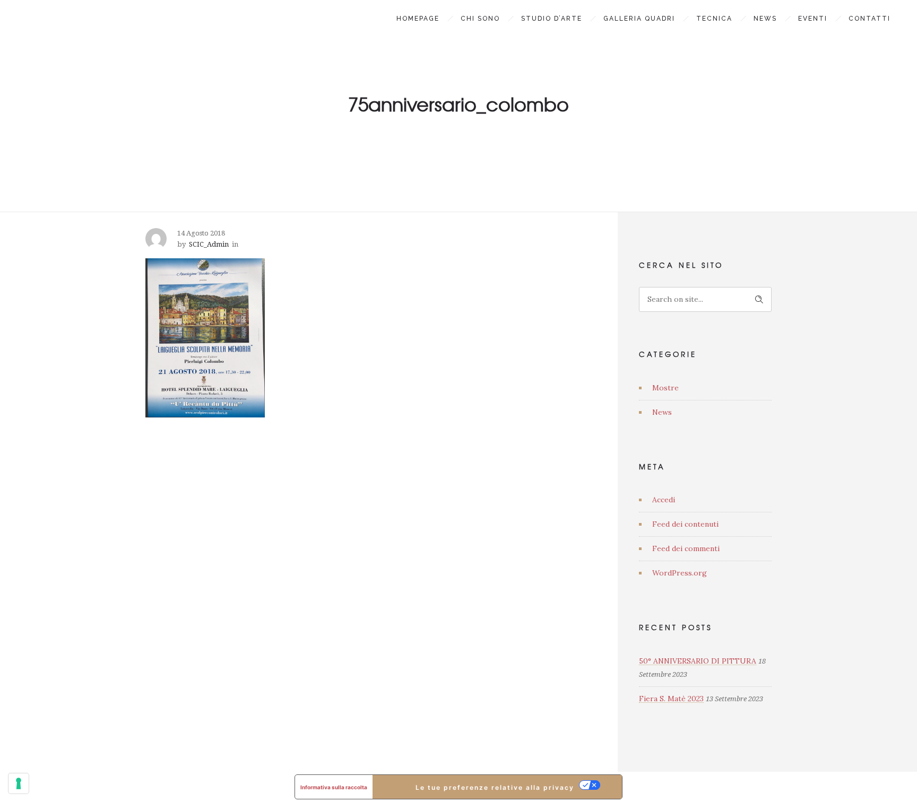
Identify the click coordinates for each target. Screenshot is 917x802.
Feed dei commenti (686, 548)
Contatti (869, 18)
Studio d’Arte (551, 18)
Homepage (417, 18)
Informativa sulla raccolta (333, 787)
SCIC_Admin (209, 244)
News (765, 18)
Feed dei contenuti (685, 524)
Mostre (665, 388)
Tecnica (714, 18)
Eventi (812, 18)
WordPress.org (679, 573)
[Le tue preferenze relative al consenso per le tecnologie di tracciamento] (18, 783)
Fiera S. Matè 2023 (671, 698)
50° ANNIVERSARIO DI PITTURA (697, 661)
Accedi (663, 499)
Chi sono (480, 18)
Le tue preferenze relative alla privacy (495, 787)
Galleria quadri (639, 18)
